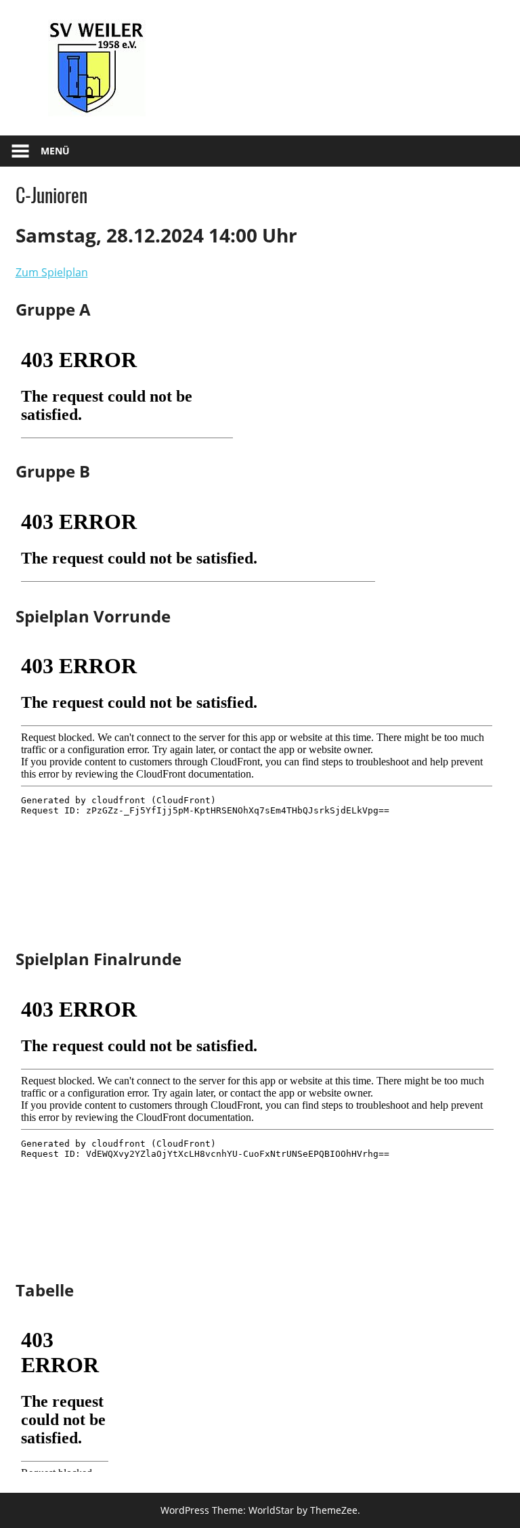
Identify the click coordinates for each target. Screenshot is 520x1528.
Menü (55, 150)
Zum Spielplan (52, 272)
